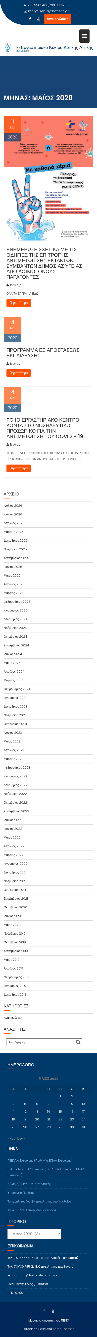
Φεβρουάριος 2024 (17, 689)
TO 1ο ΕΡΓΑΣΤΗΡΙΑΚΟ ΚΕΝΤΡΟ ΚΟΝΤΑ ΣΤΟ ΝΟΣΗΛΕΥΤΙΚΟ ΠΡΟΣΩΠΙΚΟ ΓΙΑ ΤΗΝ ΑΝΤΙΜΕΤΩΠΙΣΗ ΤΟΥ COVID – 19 (44, 428)
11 (13, 1111)
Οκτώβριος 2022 (15, 802)
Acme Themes (63, 1329)
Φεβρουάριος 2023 (17, 767)
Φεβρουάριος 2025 (17, 602)
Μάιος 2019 (11, 960)
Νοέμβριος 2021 (15, 881)
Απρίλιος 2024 (14, 671)
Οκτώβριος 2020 (15, 907)
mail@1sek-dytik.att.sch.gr (48, 11)
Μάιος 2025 (12, 575)
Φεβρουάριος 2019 (16, 977)
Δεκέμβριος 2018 (15, 994)
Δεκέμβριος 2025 (16, 540)
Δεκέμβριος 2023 (15, 706)
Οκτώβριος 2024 (15, 636)
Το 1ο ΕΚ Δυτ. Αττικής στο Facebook (31, 1210)
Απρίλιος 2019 (13, 968)
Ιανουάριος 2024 (15, 698)
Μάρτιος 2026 (14, 532)
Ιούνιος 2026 (13, 514)
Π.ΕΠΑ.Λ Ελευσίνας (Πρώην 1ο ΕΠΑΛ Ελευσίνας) (40, 1160)
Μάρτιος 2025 (14, 593)
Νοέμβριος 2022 (15, 794)
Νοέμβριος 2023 (15, 715)
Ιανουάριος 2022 (15, 863)
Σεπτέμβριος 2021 (16, 898)
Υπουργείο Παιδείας (20, 1193)
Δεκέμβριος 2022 (16, 785)
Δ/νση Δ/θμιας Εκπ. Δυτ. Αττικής (29, 1184)
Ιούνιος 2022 (13, 829)
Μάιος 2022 (12, 837)
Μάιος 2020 (12, 925)
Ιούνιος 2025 (13, 567)
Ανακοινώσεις (57, 18)
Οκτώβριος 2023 (15, 724)
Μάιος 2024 (12, 663)
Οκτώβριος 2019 (15, 942)
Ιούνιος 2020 (13, 916)
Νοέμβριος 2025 (15, 549)
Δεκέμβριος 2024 (16, 619)
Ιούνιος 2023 (13, 732)
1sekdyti (16, 285)
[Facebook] (30, 19)
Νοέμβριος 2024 (15, 628)
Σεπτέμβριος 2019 (16, 951)
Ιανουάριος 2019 (15, 986)
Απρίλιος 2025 (14, 584)
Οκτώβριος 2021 (15, 890)
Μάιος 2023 (12, 741)
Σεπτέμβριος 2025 (16, 558)
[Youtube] (39, 19)
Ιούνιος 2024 (13, 654)
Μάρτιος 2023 (13, 759)
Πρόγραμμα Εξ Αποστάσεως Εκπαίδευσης (42, 353)
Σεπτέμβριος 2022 (16, 811)
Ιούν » (21, 1138)
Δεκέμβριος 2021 (15, 872)
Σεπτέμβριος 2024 (16, 645)
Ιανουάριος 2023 (15, 776)
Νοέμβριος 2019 (15, 933)
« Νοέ (11, 1138)
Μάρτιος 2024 (14, 680)
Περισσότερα (18, 302)
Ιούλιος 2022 (13, 820)
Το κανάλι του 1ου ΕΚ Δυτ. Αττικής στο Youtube (39, 1201)
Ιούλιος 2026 (13, 505)
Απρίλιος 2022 (14, 846)
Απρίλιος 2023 (14, 750)
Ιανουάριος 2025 (15, 610)
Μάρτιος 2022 (14, 855)
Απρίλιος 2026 (14, 523)
